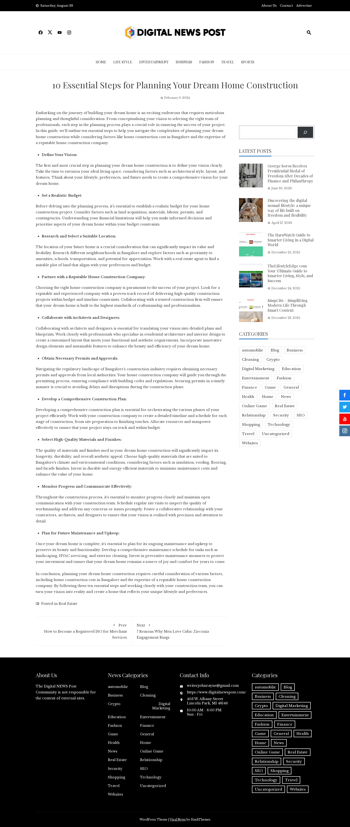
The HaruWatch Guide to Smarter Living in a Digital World (291, 239)
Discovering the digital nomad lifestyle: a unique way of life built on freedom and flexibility (289, 208)
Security (281, 415)
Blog (275, 350)
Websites (250, 443)
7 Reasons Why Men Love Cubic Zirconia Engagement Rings (173, 631)
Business (184, 62)
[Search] (305, 132)
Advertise (304, 6)
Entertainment (154, 62)
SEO (301, 415)
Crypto (273, 359)
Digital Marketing (258, 368)
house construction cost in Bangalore (86, 580)
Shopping (251, 424)
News (286, 396)
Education (291, 368)
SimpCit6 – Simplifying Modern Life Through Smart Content (288, 305)
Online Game (254, 406)
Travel (227, 62)
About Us (269, 6)
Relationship (253, 415)
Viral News (178, 819)
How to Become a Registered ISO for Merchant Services (85, 631)
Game (270, 387)
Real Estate (68, 603)
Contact (286, 6)
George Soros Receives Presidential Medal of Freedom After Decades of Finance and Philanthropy (290, 173)
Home (101, 62)
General (291, 387)
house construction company (82, 143)
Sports (247, 62)
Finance (249, 387)
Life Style (122, 62)
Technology (279, 424)
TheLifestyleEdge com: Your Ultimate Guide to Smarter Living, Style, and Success (290, 273)
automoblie (252, 350)
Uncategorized (275, 433)
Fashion (206, 62)
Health (248, 396)
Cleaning (250, 359)
